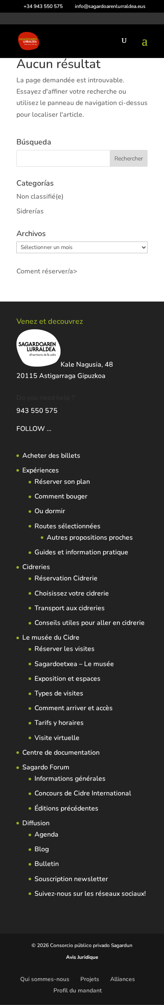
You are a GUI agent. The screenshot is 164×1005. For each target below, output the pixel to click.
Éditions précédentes (66, 808)
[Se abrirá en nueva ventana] (52, 428)
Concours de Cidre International (82, 793)
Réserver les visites (64, 648)
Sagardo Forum (45, 767)
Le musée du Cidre (50, 637)
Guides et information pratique (81, 552)
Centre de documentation (61, 752)
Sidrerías (30, 211)
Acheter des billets (51, 455)
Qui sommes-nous (44, 979)
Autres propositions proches (90, 537)
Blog (41, 849)
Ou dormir (49, 511)
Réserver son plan (62, 481)
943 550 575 (37, 410)
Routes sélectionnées (67, 526)
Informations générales (70, 778)
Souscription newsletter (71, 879)
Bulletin (46, 864)
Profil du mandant (77, 991)
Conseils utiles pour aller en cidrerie (89, 622)
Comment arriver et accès (73, 708)
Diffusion (36, 823)
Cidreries (36, 567)
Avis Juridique (82, 957)
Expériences (40, 470)
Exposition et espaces (67, 678)
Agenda (46, 834)
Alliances (122, 979)
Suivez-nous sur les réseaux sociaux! (90, 893)
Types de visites (58, 693)
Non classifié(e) (39, 196)
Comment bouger (60, 496)
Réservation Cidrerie (66, 578)
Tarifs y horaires (59, 722)
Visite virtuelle (56, 738)
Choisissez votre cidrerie (71, 593)
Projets (89, 979)
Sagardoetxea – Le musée (74, 664)
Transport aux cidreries (69, 608)
